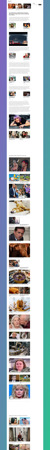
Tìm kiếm (34, 3)
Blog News (10, 1)
